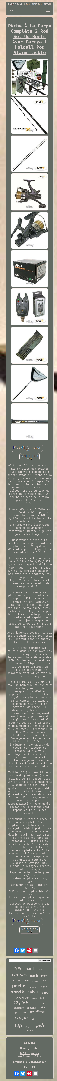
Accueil (29, 1042)
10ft (17, 968)
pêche (18, 985)
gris (17, 1013)
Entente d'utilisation (29, 1061)
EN (25, 1067)
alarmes (42, 1020)
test (42, 998)
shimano (33, 986)
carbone (34, 999)
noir (25, 1012)
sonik (17, 992)
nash (34, 975)
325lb (29, 1030)
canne (17, 980)
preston (34, 1004)
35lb (43, 980)
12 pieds (21, 1002)
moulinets (37, 1012)
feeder (43, 1003)
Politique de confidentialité (29, 1055)
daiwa (33, 991)
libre (27, 981)
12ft (18, 1025)
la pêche (31, 1007)
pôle (33, 1019)
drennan (35, 981)
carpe (21, 1017)
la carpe (22, 997)
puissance (19, 1007)
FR (33, 1067)
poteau (42, 969)
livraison (29, 1027)
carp (45, 992)
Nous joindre (29, 1048)
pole (40, 1024)
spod (44, 986)
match (29, 968)
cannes (19, 974)
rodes (42, 1007)
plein (44, 975)
